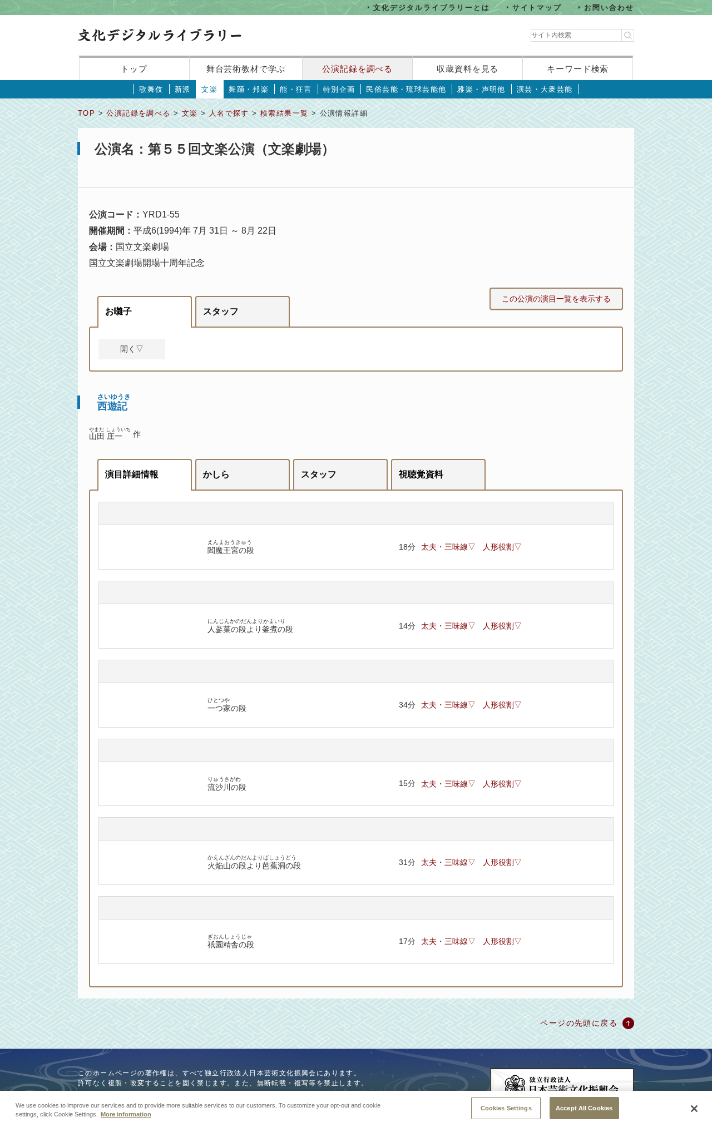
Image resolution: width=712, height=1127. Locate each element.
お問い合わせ (609, 7)
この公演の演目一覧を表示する (556, 298)
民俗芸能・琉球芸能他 (406, 89)
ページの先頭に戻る (578, 1023)
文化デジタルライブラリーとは (431, 7)
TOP (86, 113)
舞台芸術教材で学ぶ (246, 68)
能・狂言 (296, 89)
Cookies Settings (506, 1107)
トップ (134, 68)
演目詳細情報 (132, 474)
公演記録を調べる (357, 68)
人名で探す (229, 113)
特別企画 (339, 89)
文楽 (209, 89)
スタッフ (221, 311)
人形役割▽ (502, 546)
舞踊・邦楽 (249, 89)
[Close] (694, 1108)
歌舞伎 (151, 89)
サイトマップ (537, 7)
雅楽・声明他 (481, 89)
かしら (216, 474)
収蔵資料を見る (467, 68)
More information (126, 1114)
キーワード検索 (578, 68)
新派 (183, 89)
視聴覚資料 (421, 474)
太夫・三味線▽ (448, 546)
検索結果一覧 (284, 113)
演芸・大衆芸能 (545, 89)
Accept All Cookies (584, 1107)
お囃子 (118, 311)
